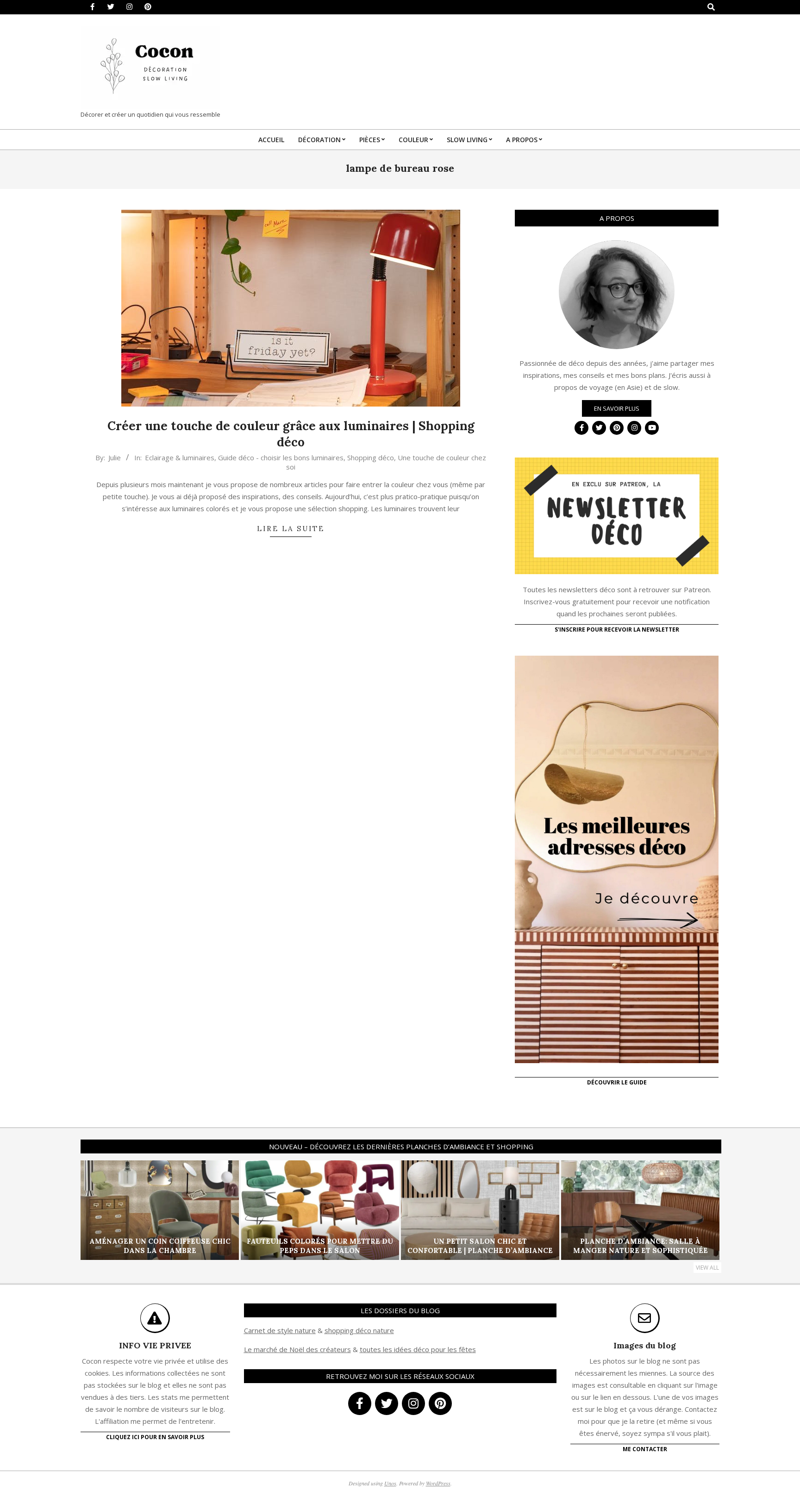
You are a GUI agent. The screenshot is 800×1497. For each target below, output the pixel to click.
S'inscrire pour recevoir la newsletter (617, 629)
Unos (390, 1483)
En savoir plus (616, 408)
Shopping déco (370, 457)
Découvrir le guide (617, 1082)
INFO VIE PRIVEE (155, 1345)
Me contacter (645, 1449)
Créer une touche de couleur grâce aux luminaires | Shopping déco (291, 434)
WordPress (438, 1483)
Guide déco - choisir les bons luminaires (281, 457)
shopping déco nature (359, 1330)
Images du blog (644, 1345)
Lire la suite (291, 528)
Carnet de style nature (280, 1330)
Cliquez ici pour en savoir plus (155, 1437)
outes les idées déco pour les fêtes (419, 1349)
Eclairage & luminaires (179, 457)
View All (707, 1268)
